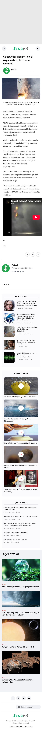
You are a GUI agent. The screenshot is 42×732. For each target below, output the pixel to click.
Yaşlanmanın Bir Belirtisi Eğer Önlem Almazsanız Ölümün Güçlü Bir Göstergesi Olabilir (27, 303)
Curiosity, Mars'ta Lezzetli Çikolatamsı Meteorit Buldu (18, 681)
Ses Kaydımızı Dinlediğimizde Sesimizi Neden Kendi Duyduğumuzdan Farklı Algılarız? (20, 524)
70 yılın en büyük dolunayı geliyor (15, 539)
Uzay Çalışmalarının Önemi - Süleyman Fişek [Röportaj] (20, 490)
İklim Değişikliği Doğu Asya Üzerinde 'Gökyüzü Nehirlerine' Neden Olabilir (21, 614)
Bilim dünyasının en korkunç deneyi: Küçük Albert (20, 516)
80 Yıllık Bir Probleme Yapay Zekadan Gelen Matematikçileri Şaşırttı (26, 355)
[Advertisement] (21, 22)
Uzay (3, 644)
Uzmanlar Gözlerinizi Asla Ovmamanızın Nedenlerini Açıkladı (26, 342)
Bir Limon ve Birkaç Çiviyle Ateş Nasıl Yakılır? (20, 397)
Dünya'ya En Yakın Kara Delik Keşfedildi (18, 647)
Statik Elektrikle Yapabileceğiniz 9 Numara (20, 443)
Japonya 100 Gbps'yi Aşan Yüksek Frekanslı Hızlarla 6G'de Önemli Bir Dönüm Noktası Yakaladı (26, 317)
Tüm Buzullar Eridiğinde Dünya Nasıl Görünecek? (17, 420)
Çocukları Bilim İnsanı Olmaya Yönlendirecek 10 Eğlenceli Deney (20, 508)
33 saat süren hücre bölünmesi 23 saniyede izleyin (20, 466)
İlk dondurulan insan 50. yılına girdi (15, 532)
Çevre (4, 584)
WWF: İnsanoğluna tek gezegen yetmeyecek (20, 587)
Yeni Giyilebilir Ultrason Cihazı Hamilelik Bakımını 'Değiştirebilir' (27, 329)
